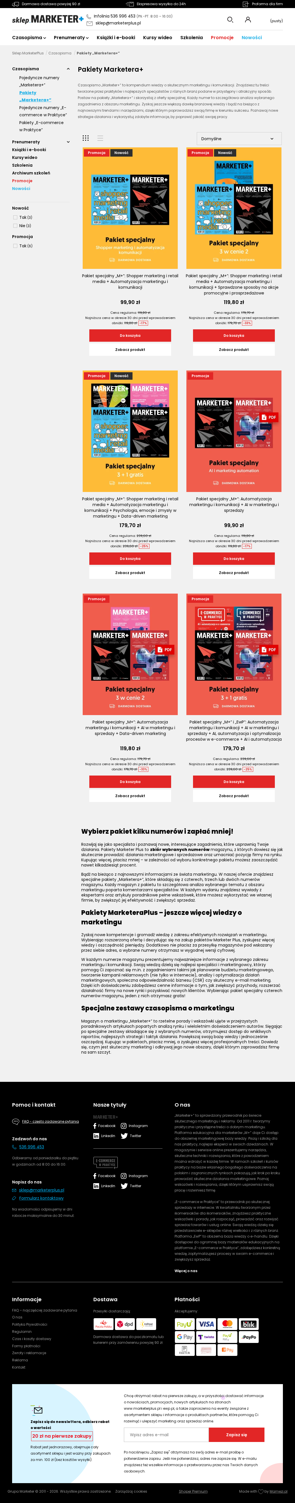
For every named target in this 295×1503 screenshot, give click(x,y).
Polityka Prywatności (29, 1324)
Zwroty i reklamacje (29, 1352)
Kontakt (18, 1367)
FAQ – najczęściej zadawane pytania (44, 1310)
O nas (17, 1317)
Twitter (135, 1135)
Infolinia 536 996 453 (115, 16)
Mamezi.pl (279, 1491)
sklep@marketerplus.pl (118, 23)
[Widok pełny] (100, 138)
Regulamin (22, 1331)
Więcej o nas (186, 1270)
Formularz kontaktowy (41, 1198)
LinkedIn (108, 1135)
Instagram (137, 1125)
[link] (22, 217)
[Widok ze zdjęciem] (86, 138)
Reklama (20, 1360)
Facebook (107, 1125)
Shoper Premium (193, 1491)
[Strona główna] (48, 20)
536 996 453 (31, 1147)
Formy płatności (26, 1346)
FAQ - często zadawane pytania (50, 1121)
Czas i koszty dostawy (31, 1338)
